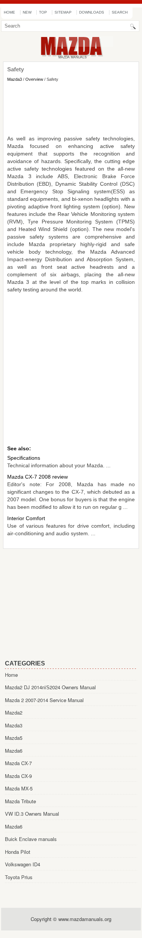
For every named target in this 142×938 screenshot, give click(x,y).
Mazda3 (14, 79)
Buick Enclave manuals (31, 839)
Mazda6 (13, 750)
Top (43, 12)
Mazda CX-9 (18, 775)
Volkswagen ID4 (22, 864)
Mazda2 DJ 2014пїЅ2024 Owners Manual (50, 687)
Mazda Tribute (20, 801)
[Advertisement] (71, 108)
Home (9, 12)
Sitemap (63, 12)
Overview (34, 79)
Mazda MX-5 (19, 788)
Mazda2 (13, 712)
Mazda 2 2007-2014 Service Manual (44, 700)
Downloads (91, 12)
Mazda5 (13, 737)
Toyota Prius (19, 877)
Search (120, 12)
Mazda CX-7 (18, 763)
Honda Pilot (17, 851)
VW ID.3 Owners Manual (32, 813)
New (27, 12)
